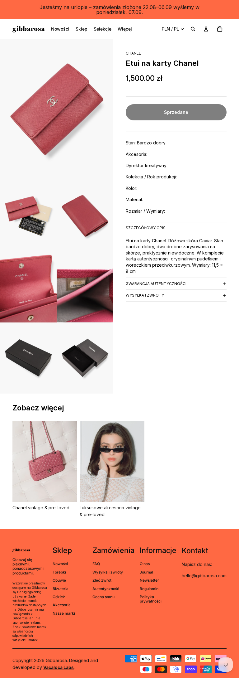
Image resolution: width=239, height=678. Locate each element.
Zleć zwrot (101, 580)
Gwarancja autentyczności (156, 283)
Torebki (59, 572)
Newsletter (149, 580)
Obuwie (59, 580)
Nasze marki (64, 613)
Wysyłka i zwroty (145, 295)
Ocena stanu (103, 596)
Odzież (59, 596)
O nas (145, 563)
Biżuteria (60, 588)
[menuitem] (60, 29)
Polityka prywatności (151, 598)
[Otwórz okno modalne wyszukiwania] (193, 29)
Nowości (60, 563)
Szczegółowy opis (146, 227)
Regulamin (149, 588)
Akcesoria (62, 605)
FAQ (96, 563)
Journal (146, 572)
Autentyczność (105, 588)
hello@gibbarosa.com (204, 575)
